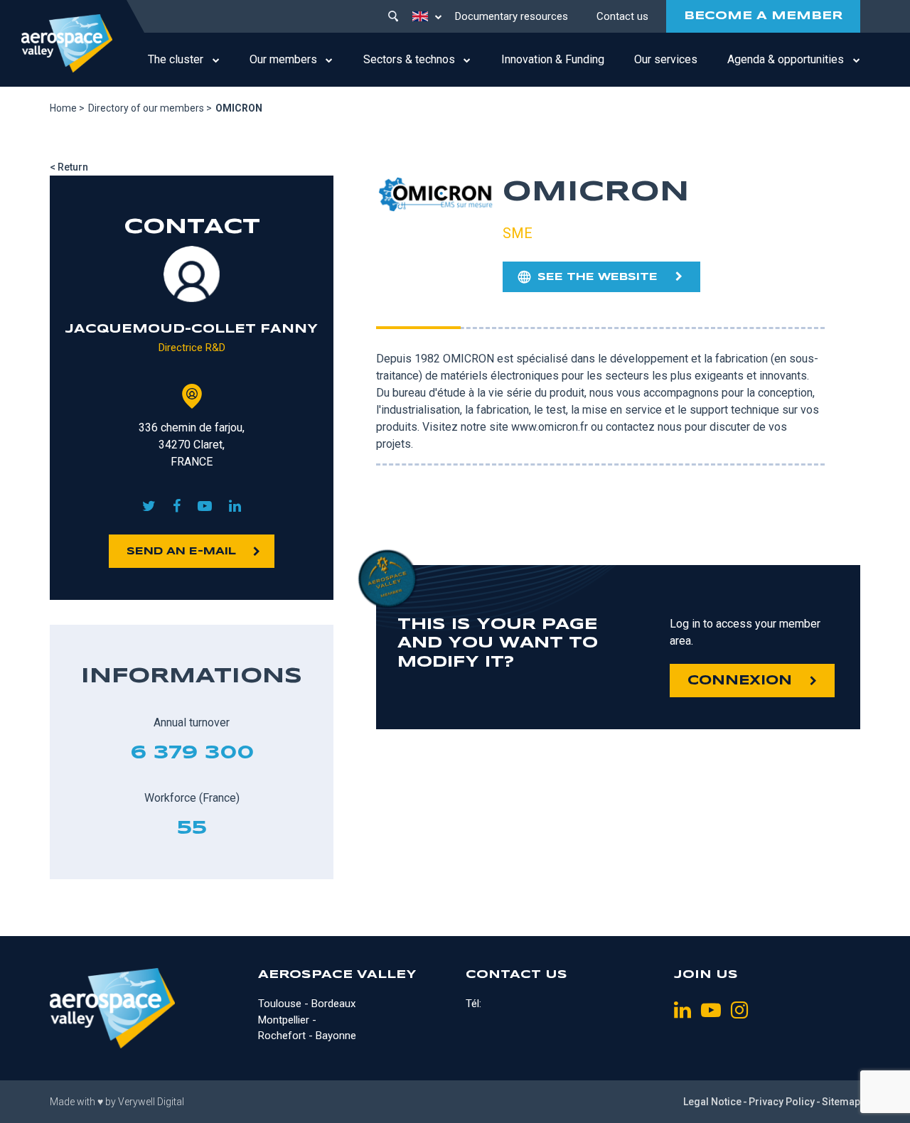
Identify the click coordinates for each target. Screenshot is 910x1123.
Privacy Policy (782, 1101)
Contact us (622, 16)
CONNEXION (739, 681)
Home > (67, 108)
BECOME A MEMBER (763, 16)
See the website (597, 277)
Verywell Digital (151, 1101)
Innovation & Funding (552, 59)
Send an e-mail (181, 552)
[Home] (66, 43)
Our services (665, 59)
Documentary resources (511, 16)
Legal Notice (712, 1101)
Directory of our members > (150, 108)
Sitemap (841, 1101)
